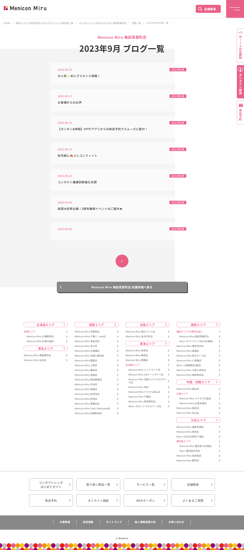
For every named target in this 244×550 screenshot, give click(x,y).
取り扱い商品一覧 (98, 484)
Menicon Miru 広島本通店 (192, 403)
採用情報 (88, 522)
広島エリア (182, 393)
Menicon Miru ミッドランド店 (144, 369)
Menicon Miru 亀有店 (86, 370)
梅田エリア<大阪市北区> (189, 331)
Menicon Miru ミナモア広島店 (195, 398)
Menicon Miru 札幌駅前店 (40, 336)
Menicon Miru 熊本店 (187, 431)
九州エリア (198, 420)
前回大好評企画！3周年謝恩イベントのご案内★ (90, 209)
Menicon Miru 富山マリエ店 (140, 331)
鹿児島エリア (183, 441)
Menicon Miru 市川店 (86, 346)
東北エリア (45, 348)
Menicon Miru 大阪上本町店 (191, 370)
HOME (7, 22)
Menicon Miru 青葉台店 (87, 403)
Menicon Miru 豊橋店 (137, 360)
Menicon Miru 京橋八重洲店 (89, 355)
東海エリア (147, 343)
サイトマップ (114, 522)
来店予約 (51, 500)
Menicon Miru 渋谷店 (86, 384)
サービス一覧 (146, 484)
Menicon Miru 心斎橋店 (188, 360)
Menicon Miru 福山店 (187, 388)
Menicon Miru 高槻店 (187, 350)
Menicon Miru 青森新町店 (37, 355)
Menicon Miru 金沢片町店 (139, 336)
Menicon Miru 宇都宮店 (87, 331)
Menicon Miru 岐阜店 (137, 350)
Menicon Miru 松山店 (187, 413)
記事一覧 (136, 22)
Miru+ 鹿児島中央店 (189, 450)
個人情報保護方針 (145, 522)
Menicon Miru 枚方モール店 (191, 355)
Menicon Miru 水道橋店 (87, 350)
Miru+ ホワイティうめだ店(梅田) (196, 341)
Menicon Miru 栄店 (138, 387)
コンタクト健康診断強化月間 (77, 182)
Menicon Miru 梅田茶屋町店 (194, 336)
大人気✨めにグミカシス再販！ (79, 76)
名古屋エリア (133, 365)
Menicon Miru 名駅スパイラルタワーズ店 (147, 381)
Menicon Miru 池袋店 (86, 375)
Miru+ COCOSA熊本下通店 (190, 436)
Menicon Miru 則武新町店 (142, 401)
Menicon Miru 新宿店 (86, 389)
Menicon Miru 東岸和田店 (190, 375)
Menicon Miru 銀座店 (86, 360)
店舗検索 (210, 9)
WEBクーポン (145, 500)
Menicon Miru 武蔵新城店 (88, 413)
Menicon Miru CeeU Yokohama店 (92, 408)
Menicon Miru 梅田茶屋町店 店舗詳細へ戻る (122, 287)
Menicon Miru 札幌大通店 (40, 341)
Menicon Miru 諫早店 (187, 460)
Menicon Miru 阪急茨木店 (190, 346)
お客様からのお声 (70, 102)
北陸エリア (147, 325)
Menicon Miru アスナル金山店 (144, 391)
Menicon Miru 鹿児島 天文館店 (195, 446)
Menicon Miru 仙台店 (35, 360)
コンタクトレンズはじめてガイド (51, 484)
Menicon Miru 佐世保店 (188, 455)
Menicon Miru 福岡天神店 (190, 427)
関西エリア (198, 325)
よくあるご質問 (193, 500)
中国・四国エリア (198, 382)
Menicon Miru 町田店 (86, 398)
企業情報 (65, 522)
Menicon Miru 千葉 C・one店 (90, 336)
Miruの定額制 (240, 47)
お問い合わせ (176, 522)
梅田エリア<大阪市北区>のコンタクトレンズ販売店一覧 (44, 22)
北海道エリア (46, 325)
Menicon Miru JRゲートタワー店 (145, 374)
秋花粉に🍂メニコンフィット (77, 155)
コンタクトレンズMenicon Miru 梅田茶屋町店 (103, 22)
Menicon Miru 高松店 (187, 408)
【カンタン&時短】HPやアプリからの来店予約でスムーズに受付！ (103, 129)
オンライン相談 (98, 500)
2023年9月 (178, 69)
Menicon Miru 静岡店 (137, 355)
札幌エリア (29, 331)
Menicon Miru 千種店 (139, 396)
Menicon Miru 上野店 (86, 365)
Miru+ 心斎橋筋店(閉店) (188, 365)
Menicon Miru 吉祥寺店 (87, 394)
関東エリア (96, 325)
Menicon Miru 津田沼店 (87, 341)
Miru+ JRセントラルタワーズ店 (144, 406)
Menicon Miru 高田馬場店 (88, 379)
